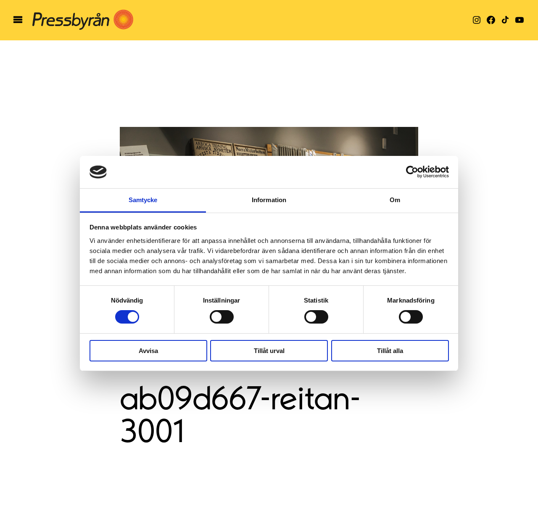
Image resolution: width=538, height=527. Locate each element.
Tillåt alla (390, 350)
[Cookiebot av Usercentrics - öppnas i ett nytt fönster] (412, 172)
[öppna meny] (17, 20)
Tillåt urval (269, 350)
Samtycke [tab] (143, 199)
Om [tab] (395, 199)
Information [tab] (269, 199)
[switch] (222, 317)
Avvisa (148, 350)
